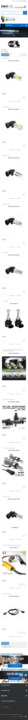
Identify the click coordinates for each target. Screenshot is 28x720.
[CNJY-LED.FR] (14, 6)
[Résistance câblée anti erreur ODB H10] (14, 563)
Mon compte (4, 696)
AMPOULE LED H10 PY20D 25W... (14, 158)
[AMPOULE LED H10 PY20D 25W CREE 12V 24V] (14, 173)
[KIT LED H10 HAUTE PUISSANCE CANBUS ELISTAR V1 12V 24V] (14, 417)
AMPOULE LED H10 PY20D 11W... (14, 109)
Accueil (4, 33)
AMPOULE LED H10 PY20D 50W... (14, 206)
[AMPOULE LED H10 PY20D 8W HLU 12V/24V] (14, 76)
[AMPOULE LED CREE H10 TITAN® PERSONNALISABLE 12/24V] (14, 514)
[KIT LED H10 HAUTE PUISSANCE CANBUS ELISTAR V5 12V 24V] (14, 465)
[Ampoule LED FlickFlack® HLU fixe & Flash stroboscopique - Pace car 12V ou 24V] (14, 368)
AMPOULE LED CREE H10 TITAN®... (14, 499)
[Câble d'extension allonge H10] (14, 611)
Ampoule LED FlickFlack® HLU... (14, 353)
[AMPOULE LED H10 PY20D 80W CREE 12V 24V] (14, 270)
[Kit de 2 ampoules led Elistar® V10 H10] (14, 319)
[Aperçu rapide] (23, 97)
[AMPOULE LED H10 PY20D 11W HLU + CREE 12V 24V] (14, 124)
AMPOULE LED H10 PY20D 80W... (14, 255)
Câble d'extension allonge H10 (14, 596)
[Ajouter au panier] (20, 584)
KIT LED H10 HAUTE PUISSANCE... (14, 402)
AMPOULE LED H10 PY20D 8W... (14, 60)
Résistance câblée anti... (14, 547)
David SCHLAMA (11, 714)
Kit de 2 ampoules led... (14, 303)
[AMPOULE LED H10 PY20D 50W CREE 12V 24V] (14, 221)
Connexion (25, 1)
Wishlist (22, 25)
